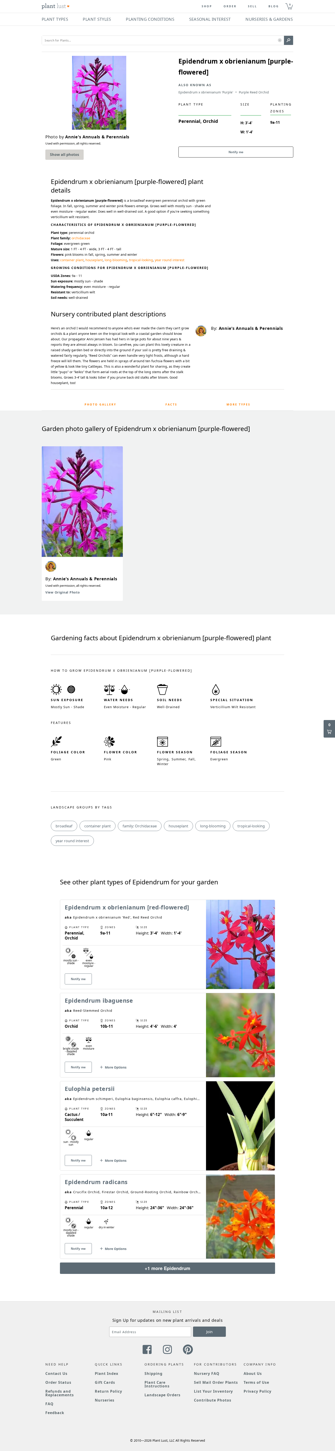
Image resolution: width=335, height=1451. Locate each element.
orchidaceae (81, 238)
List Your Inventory (213, 1391)
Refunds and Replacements (59, 1393)
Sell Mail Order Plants (216, 1382)
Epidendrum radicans (96, 1182)
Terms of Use (256, 1382)
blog (273, 6)
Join (209, 1331)
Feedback (54, 1412)
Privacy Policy (257, 1391)
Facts (171, 404)
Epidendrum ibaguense (99, 1000)
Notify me (236, 152)
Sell (252, 6)
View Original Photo (62, 592)
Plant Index (106, 1373)
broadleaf (64, 826)
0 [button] (290, 4)
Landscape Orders (162, 1394)
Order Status (58, 1382)
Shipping (153, 1373)
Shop (207, 6)
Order (230, 6)
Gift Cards (105, 1382)
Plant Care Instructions (157, 1384)
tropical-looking (141, 260)
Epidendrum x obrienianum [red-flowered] (127, 907)
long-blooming (116, 260)
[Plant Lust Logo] (56, 6)
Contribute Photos (212, 1400)
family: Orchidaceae (140, 826)
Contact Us (56, 1373)
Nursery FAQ (206, 1373)
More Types (238, 404)
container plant (72, 260)
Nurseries (104, 1400)
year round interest (169, 260)
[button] (280, 40)
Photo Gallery (100, 404)
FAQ (49, 1403)
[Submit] (288, 40)
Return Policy (108, 1391)
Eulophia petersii (90, 1088)
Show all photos (64, 154)
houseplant (94, 260)
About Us (253, 1373)
